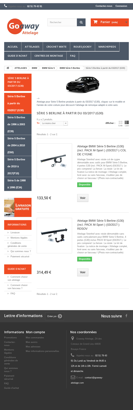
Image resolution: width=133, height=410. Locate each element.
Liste (127, 126)
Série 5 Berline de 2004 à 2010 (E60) (16, 145)
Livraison (15, 232)
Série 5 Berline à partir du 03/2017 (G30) (16, 103)
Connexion (121, 6)
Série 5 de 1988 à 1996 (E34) (16, 184)
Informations (17, 224)
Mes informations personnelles (42, 351)
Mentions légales (19, 237)
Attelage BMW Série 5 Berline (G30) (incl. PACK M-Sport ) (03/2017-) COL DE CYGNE (101, 150)
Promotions (10, 337)
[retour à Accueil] (8, 68)
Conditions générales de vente (11, 360)
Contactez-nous (104, 6)
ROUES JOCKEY (82, 46)
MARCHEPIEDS (107, 46)
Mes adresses (33, 346)
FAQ (72, 55)
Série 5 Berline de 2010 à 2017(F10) (16, 166)
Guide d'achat (17, 55)
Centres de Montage (48, 55)
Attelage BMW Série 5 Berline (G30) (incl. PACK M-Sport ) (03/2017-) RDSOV (100, 224)
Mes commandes (35, 337)
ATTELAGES (32, 46)
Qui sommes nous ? (20, 251)
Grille (120, 126)
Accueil (13, 46)
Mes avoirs (31, 342)
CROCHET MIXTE (56, 46)
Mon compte (35, 332)
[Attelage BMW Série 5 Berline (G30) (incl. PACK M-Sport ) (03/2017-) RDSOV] (54, 236)
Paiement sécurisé (19, 256)
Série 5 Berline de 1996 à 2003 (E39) (16, 124)
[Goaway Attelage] (23, 27)
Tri (38, 123)
